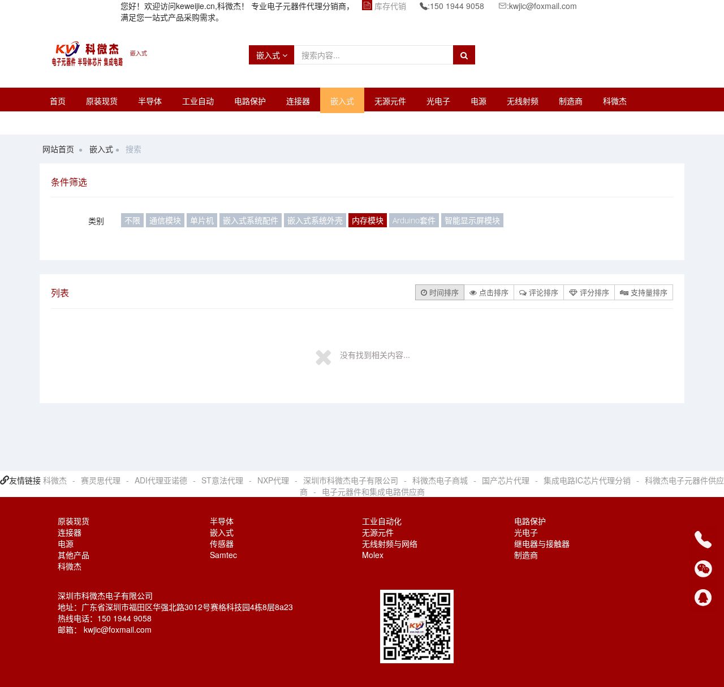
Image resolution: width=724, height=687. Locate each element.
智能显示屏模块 (472, 220)
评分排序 (593, 292)
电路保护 (250, 100)
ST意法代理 (222, 480)
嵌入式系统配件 (250, 220)
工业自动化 (382, 520)
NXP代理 (273, 480)
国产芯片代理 (505, 480)
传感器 (222, 543)
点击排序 (492, 292)
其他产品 (73, 554)
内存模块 (367, 220)
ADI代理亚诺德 (161, 480)
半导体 (150, 100)
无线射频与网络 (389, 543)
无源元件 (390, 100)
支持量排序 (647, 292)
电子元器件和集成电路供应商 (373, 491)
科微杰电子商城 (440, 480)
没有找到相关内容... (375, 354)
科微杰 (615, 100)
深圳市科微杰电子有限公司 (350, 480)
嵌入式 (269, 55)
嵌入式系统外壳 (315, 220)
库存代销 (390, 5)
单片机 (202, 220)
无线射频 (522, 100)
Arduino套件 (414, 220)
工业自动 (198, 100)
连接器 (298, 100)
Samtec (223, 554)
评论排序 (542, 292)
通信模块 (165, 220)
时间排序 (443, 292)
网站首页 (58, 148)
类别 (96, 220)
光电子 (438, 100)
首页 (58, 100)
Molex (372, 554)
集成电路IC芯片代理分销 (587, 480)
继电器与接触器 (542, 543)
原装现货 (102, 100)
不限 (132, 220)
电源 (478, 100)
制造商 (571, 100)
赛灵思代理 (100, 480)
